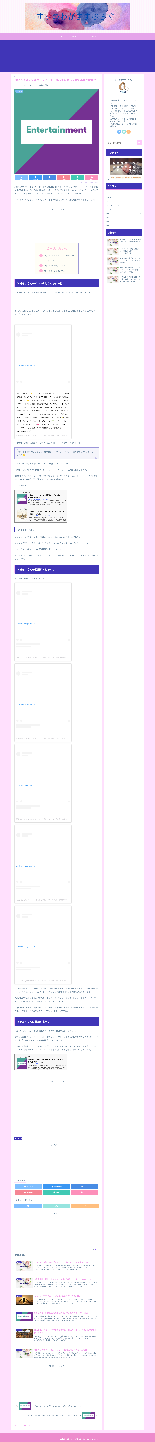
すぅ (124, 96)
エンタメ (19, 1138)
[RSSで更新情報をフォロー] (85, 1206)
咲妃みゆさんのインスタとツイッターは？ (60, 255)
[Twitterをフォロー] (28, 1206)
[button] (139, 142)
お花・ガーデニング (123, 205)
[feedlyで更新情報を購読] (56, 1206)
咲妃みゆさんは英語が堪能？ (54, 271)
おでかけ (123, 197)
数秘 (123, 217)
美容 (123, 221)
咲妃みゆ (19, 435)
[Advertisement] (77, 57)
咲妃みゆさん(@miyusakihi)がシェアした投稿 (31, 657)
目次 (53, 248)
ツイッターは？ (50, 260)
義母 (123, 225)
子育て (123, 213)
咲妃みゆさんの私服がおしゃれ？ (56, 265)
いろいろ (123, 193)
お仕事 (123, 201)
